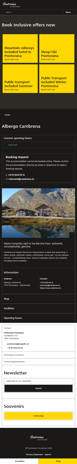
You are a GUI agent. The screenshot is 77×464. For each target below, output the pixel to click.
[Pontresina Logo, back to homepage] (11, 4)
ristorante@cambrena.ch (21, 179)
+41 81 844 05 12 (16, 175)
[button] (38, 272)
